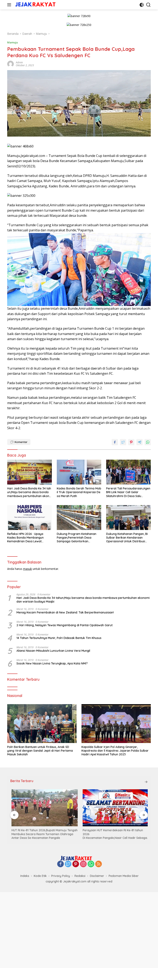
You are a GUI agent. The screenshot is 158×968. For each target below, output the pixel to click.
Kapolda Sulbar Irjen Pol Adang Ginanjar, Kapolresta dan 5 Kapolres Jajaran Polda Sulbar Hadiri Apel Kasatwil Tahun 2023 (115, 750)
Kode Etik (40, 876)
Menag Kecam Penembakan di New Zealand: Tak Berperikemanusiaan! (65, 612)
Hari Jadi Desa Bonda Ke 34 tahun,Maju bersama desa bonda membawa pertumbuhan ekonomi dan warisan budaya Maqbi (29, 492)
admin (19, 62)
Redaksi (79, 876)
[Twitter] (68, 864)
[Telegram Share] (139, 442)
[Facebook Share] (115, 442)
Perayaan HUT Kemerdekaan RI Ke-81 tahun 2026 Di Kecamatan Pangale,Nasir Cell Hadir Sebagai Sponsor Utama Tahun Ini (114, 834)
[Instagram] (83, 864)
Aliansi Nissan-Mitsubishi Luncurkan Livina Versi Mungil (53, 651)
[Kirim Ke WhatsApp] (148, 442)
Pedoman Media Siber (124, 876)
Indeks (24, 876)
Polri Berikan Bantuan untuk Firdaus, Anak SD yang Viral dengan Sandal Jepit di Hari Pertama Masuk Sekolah (40, 750)
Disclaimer (97, 876)
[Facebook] (60, 864)
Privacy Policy (60, 876)
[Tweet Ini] (123, 442)
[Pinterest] (75, 864)
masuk (27, 569)
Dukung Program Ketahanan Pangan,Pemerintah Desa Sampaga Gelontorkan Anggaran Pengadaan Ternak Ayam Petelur (77, 537)
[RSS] (98, 864)
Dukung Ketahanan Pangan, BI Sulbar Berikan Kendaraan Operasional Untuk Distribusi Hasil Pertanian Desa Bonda (127, 537)
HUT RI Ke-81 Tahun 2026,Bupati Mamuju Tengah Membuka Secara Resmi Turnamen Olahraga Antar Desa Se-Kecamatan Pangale (43, 833)
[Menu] (10, 4)
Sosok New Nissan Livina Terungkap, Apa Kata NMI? (52, 663)
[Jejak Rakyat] (35, 4)
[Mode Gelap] (141, 4)
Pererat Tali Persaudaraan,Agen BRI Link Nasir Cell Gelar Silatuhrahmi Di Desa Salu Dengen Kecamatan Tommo (128, 492)
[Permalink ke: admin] (10, 64)
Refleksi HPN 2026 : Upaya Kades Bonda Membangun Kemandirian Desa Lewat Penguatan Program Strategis (27, 537)
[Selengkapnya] (146, 782)
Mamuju (12, 42)
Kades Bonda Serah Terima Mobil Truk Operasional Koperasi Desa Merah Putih (79, 492)
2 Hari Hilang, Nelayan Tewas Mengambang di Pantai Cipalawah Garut (64, 625)
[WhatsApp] (91, 864)
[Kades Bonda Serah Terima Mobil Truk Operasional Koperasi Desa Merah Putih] (79, 472)
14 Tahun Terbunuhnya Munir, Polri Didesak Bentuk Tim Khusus (58, 638)
